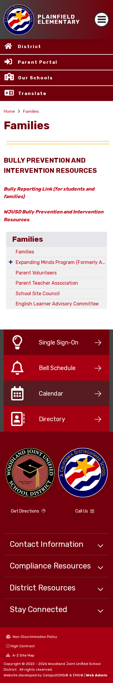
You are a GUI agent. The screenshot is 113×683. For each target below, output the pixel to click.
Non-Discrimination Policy (34, 637)
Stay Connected (38, 609)
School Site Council (38, 293)
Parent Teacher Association (47, 283)
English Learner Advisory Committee (57, 304)
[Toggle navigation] (101, 20)
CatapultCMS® (55, 675)
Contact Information (46, 544)
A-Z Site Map (22, 655)
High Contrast (23, 646)
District (29, 46)
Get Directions (25, 511)
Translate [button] (32, 93)
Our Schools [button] (35, 78)
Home (9, 111)
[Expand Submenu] (11, 262)
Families (31, 111)
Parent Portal (38, 62)
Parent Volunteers (36, 273)
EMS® (78, 675)
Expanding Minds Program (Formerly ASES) (61, 262)
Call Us (82, 511)
